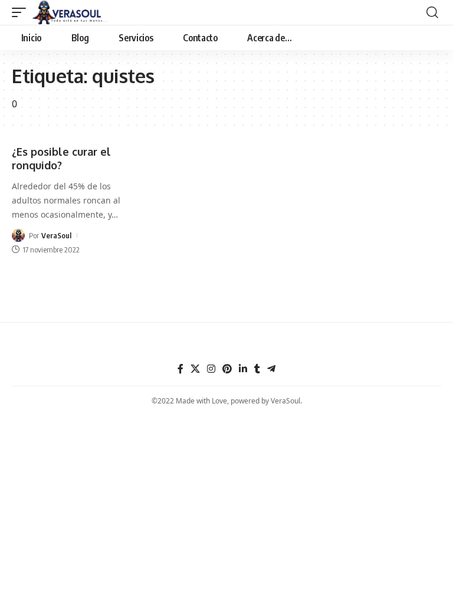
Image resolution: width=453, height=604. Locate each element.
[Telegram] (271, 369)
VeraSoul (56, 235)
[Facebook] (180, 369)
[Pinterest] (227, 369)
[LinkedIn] (243, 369)
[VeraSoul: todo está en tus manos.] (70, 12)
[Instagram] (211, 369)
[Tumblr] (257, 369)
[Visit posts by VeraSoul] (18, 235)
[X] (195, 369)
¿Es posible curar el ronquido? (61, 158)
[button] (22, 12)
